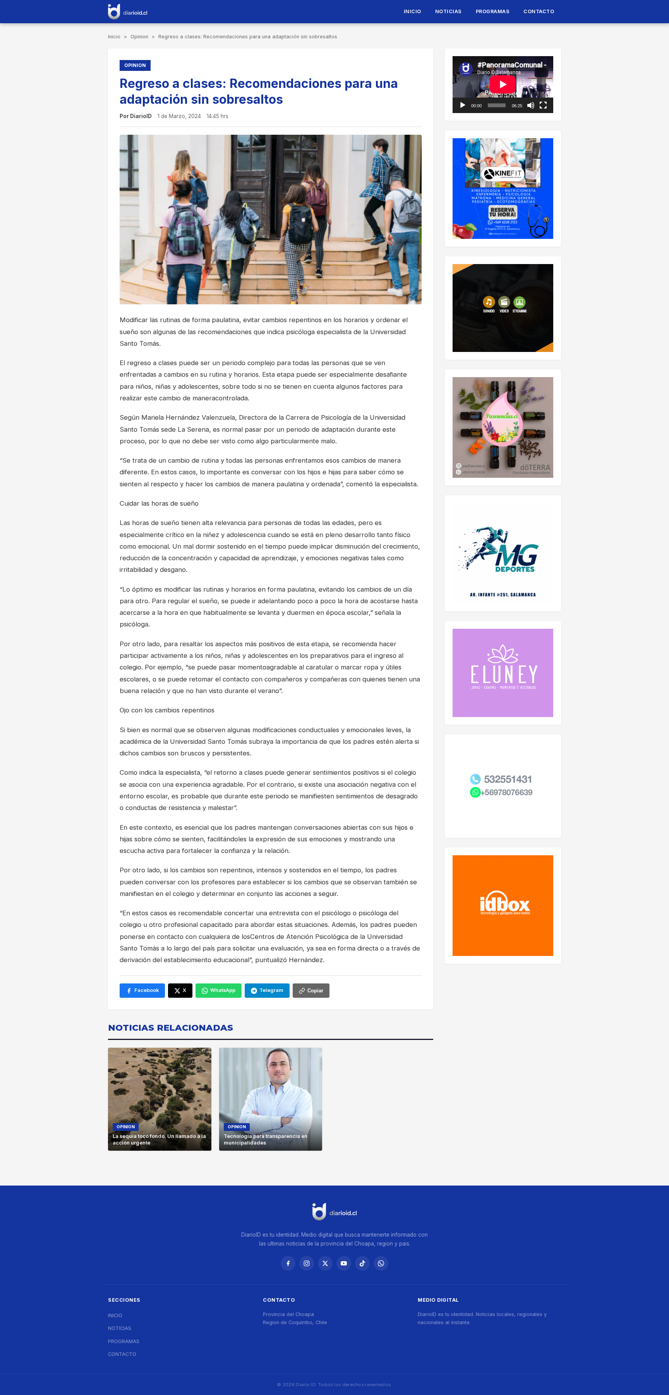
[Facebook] (288, 1263)
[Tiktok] (362, 1263)
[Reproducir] (463, 105)
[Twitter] (325, 1263)
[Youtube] (343, 1263)
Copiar (315, 990)
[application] (503, 84)
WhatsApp (222, 990)
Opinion (139, 36)
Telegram (271, 990)
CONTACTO (538, 11)
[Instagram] (306, 1263)
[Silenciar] (531, 105)
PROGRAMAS (493, 11)
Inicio (114, 36)
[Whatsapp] (381, 1263)
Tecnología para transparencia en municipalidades (265, 1139)
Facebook (146, 990)
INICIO (412, 11)
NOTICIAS (448, 11)
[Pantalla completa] (543, 105)
